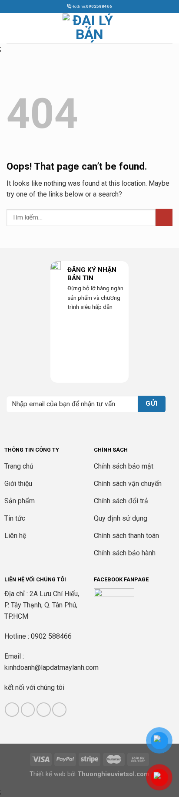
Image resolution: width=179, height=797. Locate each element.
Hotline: (91, 6)
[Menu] (12, 28)
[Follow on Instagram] (28, 709)
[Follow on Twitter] (43, 709)
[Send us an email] (59, 709)
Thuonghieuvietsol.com (113, 774)
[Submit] (164, 217)
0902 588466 (51, 636)
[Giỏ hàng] (168, 28)
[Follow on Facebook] (12, 709)
